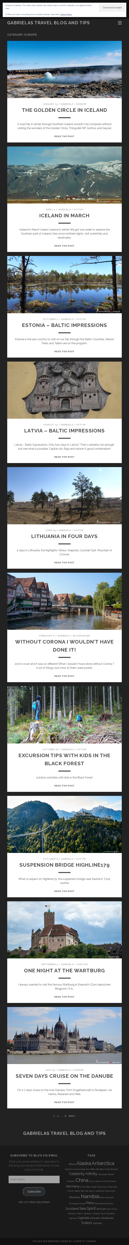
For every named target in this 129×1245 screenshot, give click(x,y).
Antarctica (103, 1163)
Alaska (83, 1163)
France (113, 1181)
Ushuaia (94, 1218)
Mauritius (74, 1197)
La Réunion (100, 1191)
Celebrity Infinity (83, 1174)
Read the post (64, 136)
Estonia (106, 1181)
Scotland (72, 1208)
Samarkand (100, 1203)
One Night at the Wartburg (64, 970)
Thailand (96, 1214)
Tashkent (88, 1214)
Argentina (69, 1169)
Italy (82, 1191)
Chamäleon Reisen (106, 1174)
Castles (82, 964)
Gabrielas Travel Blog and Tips (48, 22)
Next (72, 1116)
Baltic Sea (95, 1169)
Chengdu (71, 1181)
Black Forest (105, 1169)
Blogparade (81, 635)
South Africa (112, 1209)
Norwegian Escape (77, 1203)
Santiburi (110, 1203)
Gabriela (67, 104)
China (82, 1180)
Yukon (86, 1223)
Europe (81, 104)
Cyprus (92, 1181)
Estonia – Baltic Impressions (64, 325)
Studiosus (72, 1214)
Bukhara (114, 1169)
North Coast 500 (107, 1197)
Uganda (83, 1218)
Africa (72, 1164)
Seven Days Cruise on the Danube (64, 1076)
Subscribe (34, 1191)
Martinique (110, 1191)
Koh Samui (90, 1191)
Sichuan (101, 1208)
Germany (72, 1186)
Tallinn (80, 1214)
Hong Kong (102, 1187)
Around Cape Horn (82, 1169)
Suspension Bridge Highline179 (64, 865)
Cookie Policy (66, 14)
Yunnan (97, 1223)
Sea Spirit (87, 1208)
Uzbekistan (107, 1218)
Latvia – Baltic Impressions (64, 431)
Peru (90, 1203)
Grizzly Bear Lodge (88, 1187)
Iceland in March (64, 215)
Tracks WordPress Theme (50, 1241)
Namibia (90, 1196)
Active (78, 209)
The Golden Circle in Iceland (64, 110)
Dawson (99, 1181)
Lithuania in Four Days (64, 536)
